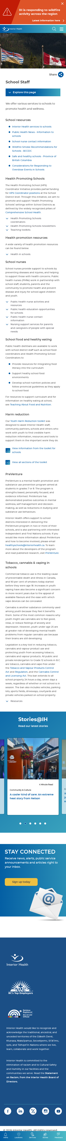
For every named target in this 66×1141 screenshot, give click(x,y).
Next (59, 760)
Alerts (5, 1137)
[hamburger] (61, 29)
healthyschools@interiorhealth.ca (24, 545)
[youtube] (58, 1111)
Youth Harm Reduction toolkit (27, 421)
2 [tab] (25, 823)
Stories (45, 1137)
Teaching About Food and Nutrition (30, 405)
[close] (62, 3)
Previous (6, 760)
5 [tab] (40, 823)
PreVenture (52, 553)
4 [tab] (35, 823)
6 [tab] (45, 823)
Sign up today (21, 882)
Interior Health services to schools (31, 127)
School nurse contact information (31, 142)
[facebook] (7, 1111)
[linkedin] (20, 1111)
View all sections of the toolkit (29, 462)
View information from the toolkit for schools (33, 450)
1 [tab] (20, 823)
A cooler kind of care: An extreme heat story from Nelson (32, 796)
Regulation (21, 672)
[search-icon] (54, 29)
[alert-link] (33, 12)
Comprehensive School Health (23, 212)
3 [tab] (30, 823)
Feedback (59, 1137)
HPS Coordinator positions (24, 193)
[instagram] (45, 1111)
